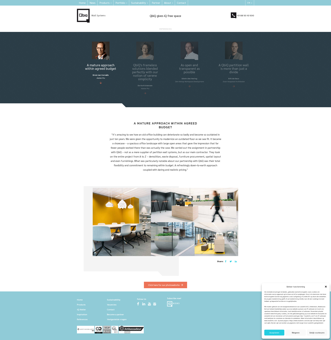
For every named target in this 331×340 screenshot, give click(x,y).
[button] (326, 286)
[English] (249, 3)
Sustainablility (114, 299)
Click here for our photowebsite (164, 284)
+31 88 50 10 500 (245, 15)
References (82, 319)
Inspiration (82, 314)
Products (104, 2)
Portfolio (120, 2)
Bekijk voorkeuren (317, 332)
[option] (99, 63)
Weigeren (296, 332)
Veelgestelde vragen (117, 319)
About (167, 2)
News (92, 2)
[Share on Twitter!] (230, 261)
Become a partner (115, 314)
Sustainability (138, 2)
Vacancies (111, 304)
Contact (181, 2)
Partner (156, 2)
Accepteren (274, 332)
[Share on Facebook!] (225, 261)
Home (82, 2)
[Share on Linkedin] (235, 261)
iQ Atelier (81, 309)
